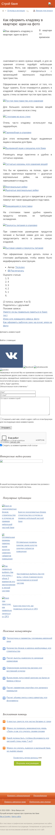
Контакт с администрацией (18, 795)
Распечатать (17, 270)
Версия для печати (44, 11)
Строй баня (10, 3)
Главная (3, 10)
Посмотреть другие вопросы (25, 758)
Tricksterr (20, 267)
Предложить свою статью (40, 801)
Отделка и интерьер (16, 11)
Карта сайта (16, 816)
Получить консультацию (27, 763)
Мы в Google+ (5, 816)
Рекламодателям (40, 795)
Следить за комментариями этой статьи (19, 445)
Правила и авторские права (15, 801)
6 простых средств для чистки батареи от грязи (29, 721)
